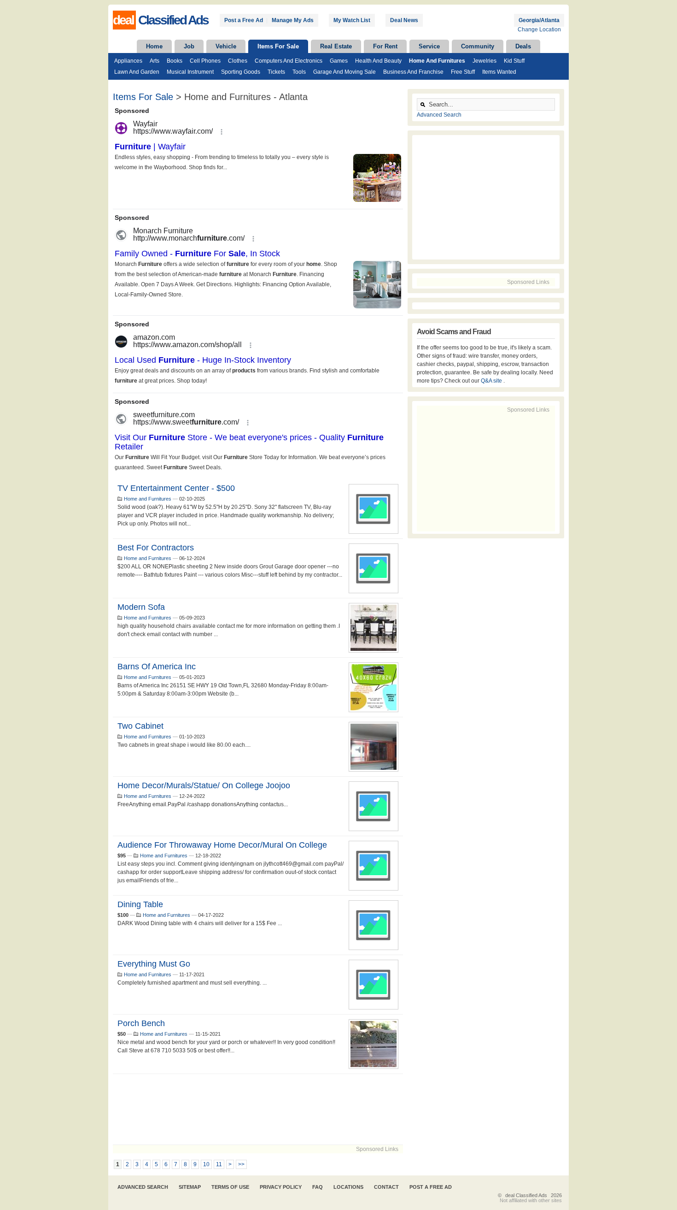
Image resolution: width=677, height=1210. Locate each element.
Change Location (539, 29)
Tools (299, 72)
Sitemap (190, 1187)
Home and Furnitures (437, 61)
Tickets (276, 72)
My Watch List (351, 20)
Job (189, 46)
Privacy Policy (281, 1187)
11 (219, 1164)
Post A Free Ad (430, 1187)
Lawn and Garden (136, 72)
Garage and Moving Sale (344, 72)
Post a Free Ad (243, 20)
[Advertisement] (257, 1109)
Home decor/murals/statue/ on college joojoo (203, 785)
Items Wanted (499, 72)
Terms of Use (230, 1187)
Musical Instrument (190, 72)
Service (429, 46)
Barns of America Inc (156, 666)
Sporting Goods (240, 72)
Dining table (140, 904)
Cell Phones (205, 61)
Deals (523, 46)
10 (206, 1164)
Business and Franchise (413, 72)
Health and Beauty (378, 61)
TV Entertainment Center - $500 (176, 488)
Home (154, 46)
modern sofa (141, 607)
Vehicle (226, 46)
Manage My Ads (293, 20)
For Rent (385, 46)
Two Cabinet (140, 726)
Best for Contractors (155, 547)
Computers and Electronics (288, 61)
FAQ (317, 1187)
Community (477, 46)
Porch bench (141, 1023)
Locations (348, 1187)
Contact (386, 1187)
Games (339, 61)
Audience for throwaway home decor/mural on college (222, 845)
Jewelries (484, 61)
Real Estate (336, 46)
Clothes (237, 61)
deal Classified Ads (526, 1195)
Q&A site (492, 381)
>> (241, 1164)
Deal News (404, 20)
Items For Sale (278, 46)
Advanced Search (439, 115)
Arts (154, 61)
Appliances (128, 61)
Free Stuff (463, 72)
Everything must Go (153, 963)
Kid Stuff (514, 61)
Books (174, 61)
